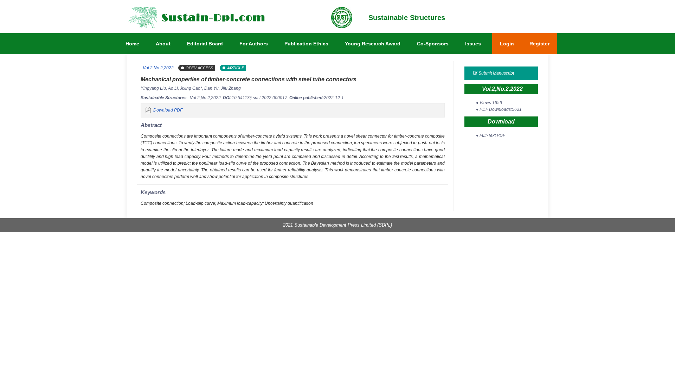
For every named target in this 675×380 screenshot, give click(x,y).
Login (507, 43)
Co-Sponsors (433, 43)
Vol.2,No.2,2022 (158, 67)
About (163, 43)
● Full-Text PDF (490, 135)
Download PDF (167, 110)
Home (132, 43)
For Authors (253, 43)
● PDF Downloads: (499, 109)
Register (539, 43)
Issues (473, 43)
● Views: (489, 102)
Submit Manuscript (495, 73)
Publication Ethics (306, 43)
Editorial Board (205, 43)
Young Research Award (372, 43)
